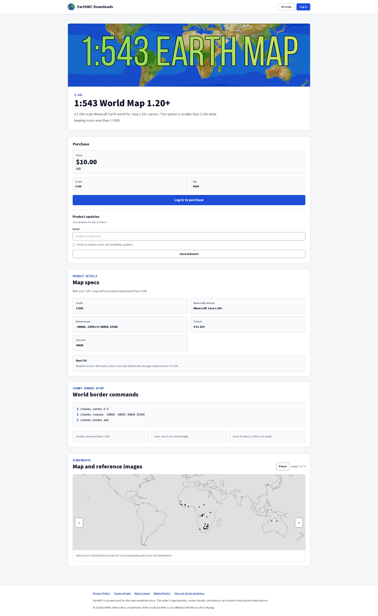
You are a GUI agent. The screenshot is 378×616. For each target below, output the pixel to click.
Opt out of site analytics (189, 594)
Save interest (189, 254)
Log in (303, 7)
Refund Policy (162, 594)
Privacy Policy (101, 594)
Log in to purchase (189, 200)
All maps (286, 7)
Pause (283, 466)
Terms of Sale (122, 594)
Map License (142, 594)
